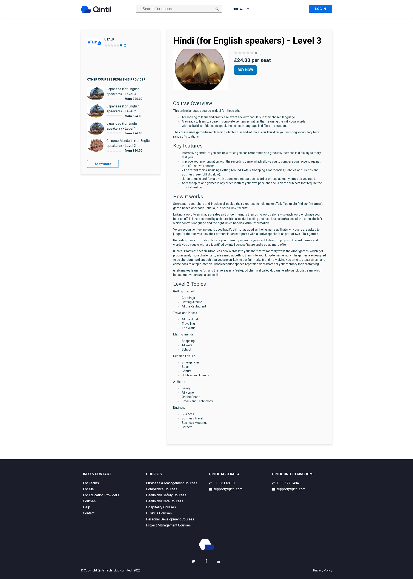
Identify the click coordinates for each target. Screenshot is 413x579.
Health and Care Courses (164, 501)
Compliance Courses (161, 489)
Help (86, 507)
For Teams (91, 483)
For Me (88, 489)
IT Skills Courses (159, 513)
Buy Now (245, 70)
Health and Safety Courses (166, 495)
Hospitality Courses (161, 507)
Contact (88, 513)
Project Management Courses (168, 525)
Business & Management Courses (171, 483)
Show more (103, 164)
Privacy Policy (322, 570)
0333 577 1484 (287, 483)
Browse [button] (240, 9)
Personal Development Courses (170, 519)
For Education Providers (101, 495)
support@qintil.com (227, 489)
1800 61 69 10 (224, 483)
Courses (89, 501)
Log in (320, 9)
